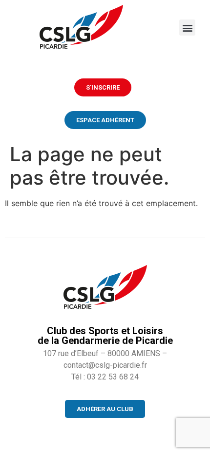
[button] (187, 27)
